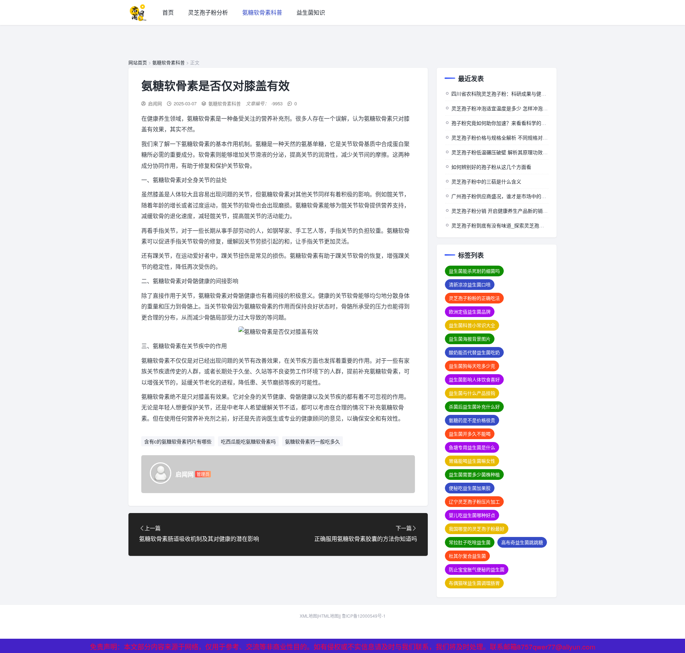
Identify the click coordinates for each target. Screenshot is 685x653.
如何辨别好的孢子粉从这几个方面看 (491, 166)
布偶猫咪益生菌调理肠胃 (474, 582)
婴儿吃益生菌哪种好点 (472, 515)
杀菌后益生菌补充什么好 (474, 406)
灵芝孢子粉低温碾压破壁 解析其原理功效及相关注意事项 (514, 152)
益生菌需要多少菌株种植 (474, 474)
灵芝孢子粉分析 (208, 12)
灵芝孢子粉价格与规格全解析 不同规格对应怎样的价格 (512, 137)
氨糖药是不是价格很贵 (472, 420)
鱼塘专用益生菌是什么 (472, 447)
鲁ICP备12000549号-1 (364, 616)
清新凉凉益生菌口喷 (470, 284)
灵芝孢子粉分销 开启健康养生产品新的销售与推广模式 (512, 210)
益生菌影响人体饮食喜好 (474, 379)
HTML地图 (328, 616)
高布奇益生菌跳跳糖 (522, 542)
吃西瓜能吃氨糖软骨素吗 (248, 441)
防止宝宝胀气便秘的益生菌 (476, 569)
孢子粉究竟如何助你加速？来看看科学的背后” (502, 122)
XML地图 (308, 616)
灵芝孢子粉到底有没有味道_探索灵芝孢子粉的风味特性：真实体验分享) (531, 225)
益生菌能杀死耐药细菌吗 (474, 270)
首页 (168, 12)
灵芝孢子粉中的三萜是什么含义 (486, 181)
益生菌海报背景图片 (470, 338)
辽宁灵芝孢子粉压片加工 (474, 501)
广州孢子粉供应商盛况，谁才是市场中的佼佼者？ (506, 196)
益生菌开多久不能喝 (470, 433)
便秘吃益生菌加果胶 (470, 487)
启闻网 (155, 103)
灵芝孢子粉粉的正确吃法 (474, 298)
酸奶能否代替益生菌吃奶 (474, 352)
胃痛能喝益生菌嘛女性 (472, 460)
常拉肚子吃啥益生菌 (470, 542)
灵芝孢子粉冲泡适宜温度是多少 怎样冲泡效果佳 (504, 108)
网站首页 (137, 62)
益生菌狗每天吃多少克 (472, 365)
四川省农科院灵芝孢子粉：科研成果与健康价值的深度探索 (516, 93)
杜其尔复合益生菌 (467, 555)
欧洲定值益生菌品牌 (470, 311)
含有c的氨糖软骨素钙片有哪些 (178, 441)
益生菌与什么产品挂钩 (472, 393)
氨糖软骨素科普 (262, 12)
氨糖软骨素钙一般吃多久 (312, 441)
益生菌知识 (310, 12)
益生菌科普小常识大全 (472, 325)
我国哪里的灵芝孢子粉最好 (476, 528)
